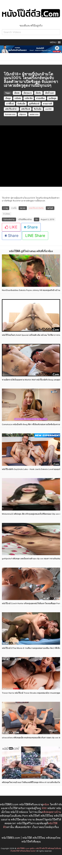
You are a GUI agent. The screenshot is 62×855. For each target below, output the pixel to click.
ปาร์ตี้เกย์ (10, 103)
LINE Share (35, 235)
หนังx (46, 804)
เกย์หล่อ (18, 98)
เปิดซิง (41, 208)
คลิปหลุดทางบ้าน (51, 811)
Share (32, 227)
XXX (44, 808)
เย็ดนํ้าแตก (49, 93)
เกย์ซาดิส (28, 98)
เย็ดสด (17, 93)
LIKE (12, 227)
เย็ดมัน (38, 93)
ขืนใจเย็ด (37, 109)
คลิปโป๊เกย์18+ (11, 109)
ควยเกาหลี (47, 103)
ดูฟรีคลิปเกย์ (34, 103)
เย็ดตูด (8, 98)
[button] (53, 42)
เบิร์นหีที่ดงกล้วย (25, 219)
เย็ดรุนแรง (27, 93)
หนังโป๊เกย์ (33, 208)
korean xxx (10, 114)
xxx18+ (48, 109)
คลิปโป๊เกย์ (25, 109)
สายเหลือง (40, 98)
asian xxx (34, 114)
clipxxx (22, 114)
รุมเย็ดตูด (52, 98)
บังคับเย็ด (21, 103)
